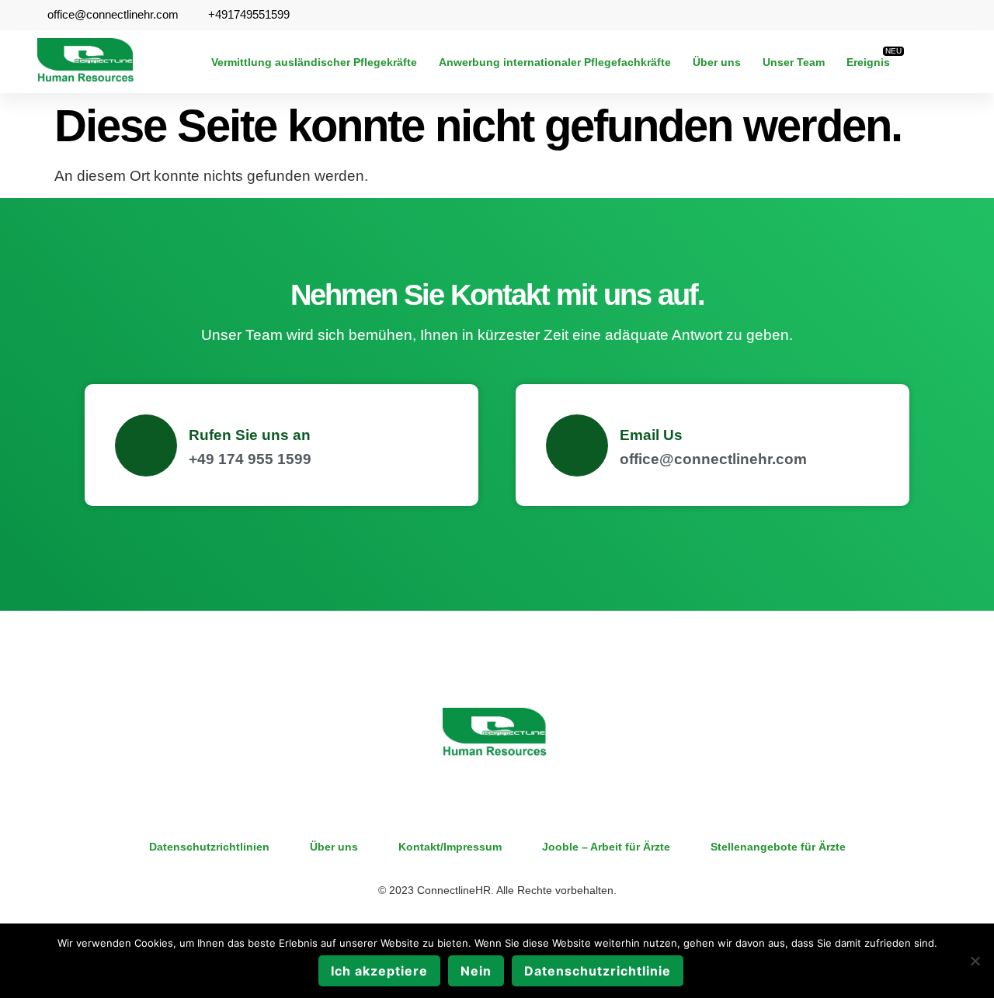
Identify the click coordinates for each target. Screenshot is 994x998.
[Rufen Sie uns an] (146, 445)
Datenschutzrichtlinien (209, 846)
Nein (476, 971)
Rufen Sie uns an (250, 435)
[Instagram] (953, 61)
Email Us (651, 435)
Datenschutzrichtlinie (597, 971)
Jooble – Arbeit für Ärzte (606, 846)
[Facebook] (924, 61)
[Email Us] (577, 445)
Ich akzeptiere (379, 971)
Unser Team (794, 62)
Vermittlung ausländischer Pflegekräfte (314, 62)
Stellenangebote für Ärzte (778, 846)
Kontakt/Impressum (450, 846)
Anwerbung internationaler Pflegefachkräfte (555, 62)
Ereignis (868, 62)
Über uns (717, 62)
